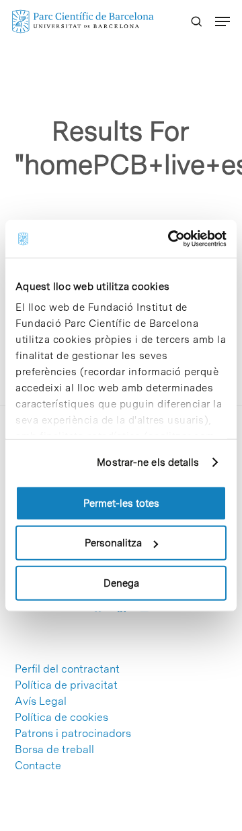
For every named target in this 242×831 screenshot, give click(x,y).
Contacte (38, 766)
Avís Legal (41, 701)
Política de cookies (61, 717)
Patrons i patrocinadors (73, 733)
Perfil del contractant (67, 669)
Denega (121, 583)
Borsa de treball (54, 749)
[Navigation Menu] (222, 21)
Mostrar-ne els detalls (148, 462)
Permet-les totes (121, 503)
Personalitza (113, 543)
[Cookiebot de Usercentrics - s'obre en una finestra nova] (171, 239)
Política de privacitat (66, 685)
